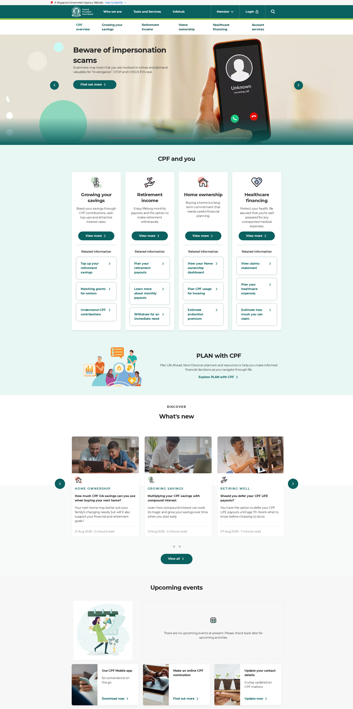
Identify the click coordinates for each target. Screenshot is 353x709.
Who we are (112, 11)
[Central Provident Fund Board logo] (84, 11)
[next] (293, 484)
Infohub (178, 11)
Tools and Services (147, 11)
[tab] (84, 27)
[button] (273, 11)
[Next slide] (298, 85)
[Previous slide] (54, 85)
